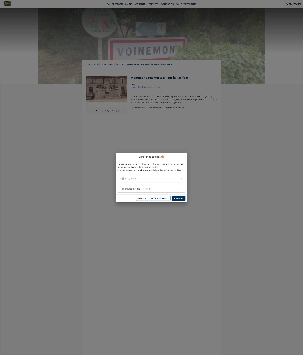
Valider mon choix (160, 198)
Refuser (142, 198)
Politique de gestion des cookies (166, 170)
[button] (151, 178)
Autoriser (179, 198)
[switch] (120, 189)
